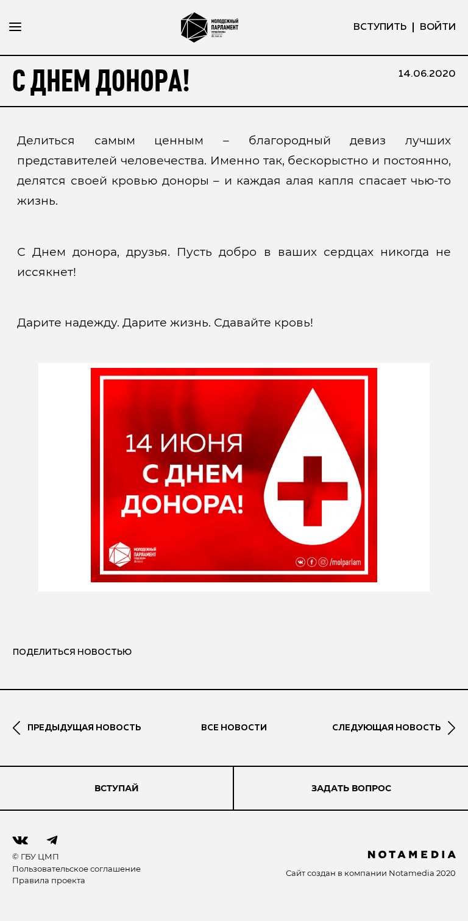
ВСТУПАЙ (116, 788)
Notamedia (411, 873)
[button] (234, 475)
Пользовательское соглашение (76, 868)
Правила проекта (48, 880)
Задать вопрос (351, 788)
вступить (379, 27)
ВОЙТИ (438, 27)
